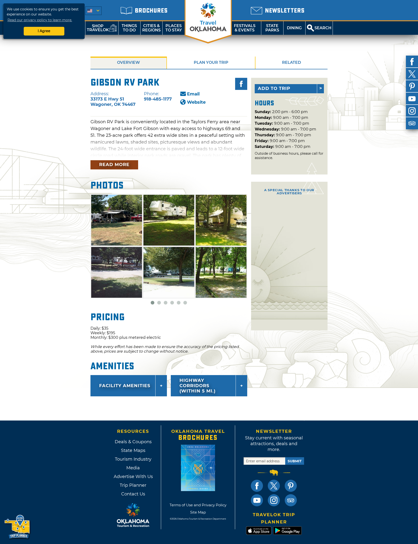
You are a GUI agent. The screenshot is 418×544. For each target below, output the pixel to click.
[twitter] (412, 74)
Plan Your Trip (211, 62)
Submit (295, 461)
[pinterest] (412, 86)
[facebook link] (257, 486)
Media (133, 468)
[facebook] (412, 62)
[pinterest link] (291, 486)
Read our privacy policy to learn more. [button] (39, 20)
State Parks (272, 27)
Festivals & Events (244, 27)
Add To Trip (274, 88)
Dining (294, 28)
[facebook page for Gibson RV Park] (241, 84)
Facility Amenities (124, 385)
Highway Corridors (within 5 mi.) (197, 386)
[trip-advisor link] (291, 500)
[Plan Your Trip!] (17, 527)
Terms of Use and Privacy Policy (198, 505)
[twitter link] (274, 486)
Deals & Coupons (133, 441)
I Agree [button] (44, 31)
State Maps (133, 450)
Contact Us (133, 494)
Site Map (198, 512)
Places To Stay (173, 27)
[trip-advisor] (412, 123)
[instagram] (412, 111)
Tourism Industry (133, 459)
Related (291, 62)
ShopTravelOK (98, 28)
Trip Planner (133, 485)
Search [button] (322, 28)
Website (196, 102)
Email (193, 94)
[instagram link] (274, 500)
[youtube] (412, 99)
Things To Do (129, 27)
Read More (114, 164)
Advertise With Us (133, 476)
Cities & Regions (151, 27)
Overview (128, 62)
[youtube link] (257, 500)
